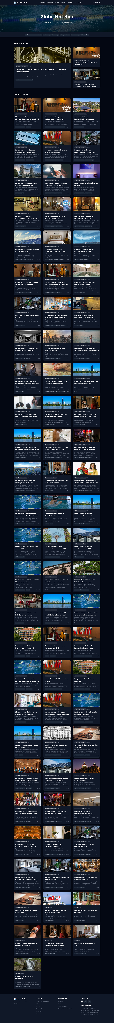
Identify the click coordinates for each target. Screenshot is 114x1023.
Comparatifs (70, 2)
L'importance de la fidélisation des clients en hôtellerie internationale (90, 1015)
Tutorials (63, 2)
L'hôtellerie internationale (46, 2)
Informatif (84, 35)
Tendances (78, 2)
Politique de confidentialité (65, 1009)
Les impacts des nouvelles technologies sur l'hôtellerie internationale (88, 1008)
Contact (60, 1004)
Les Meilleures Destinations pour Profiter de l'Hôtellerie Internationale (90, 1012)
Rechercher (97, 2)
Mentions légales (62, 1006)
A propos (60, 1001)
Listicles (57, 2)
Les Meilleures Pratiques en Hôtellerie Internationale (90, 1010)
